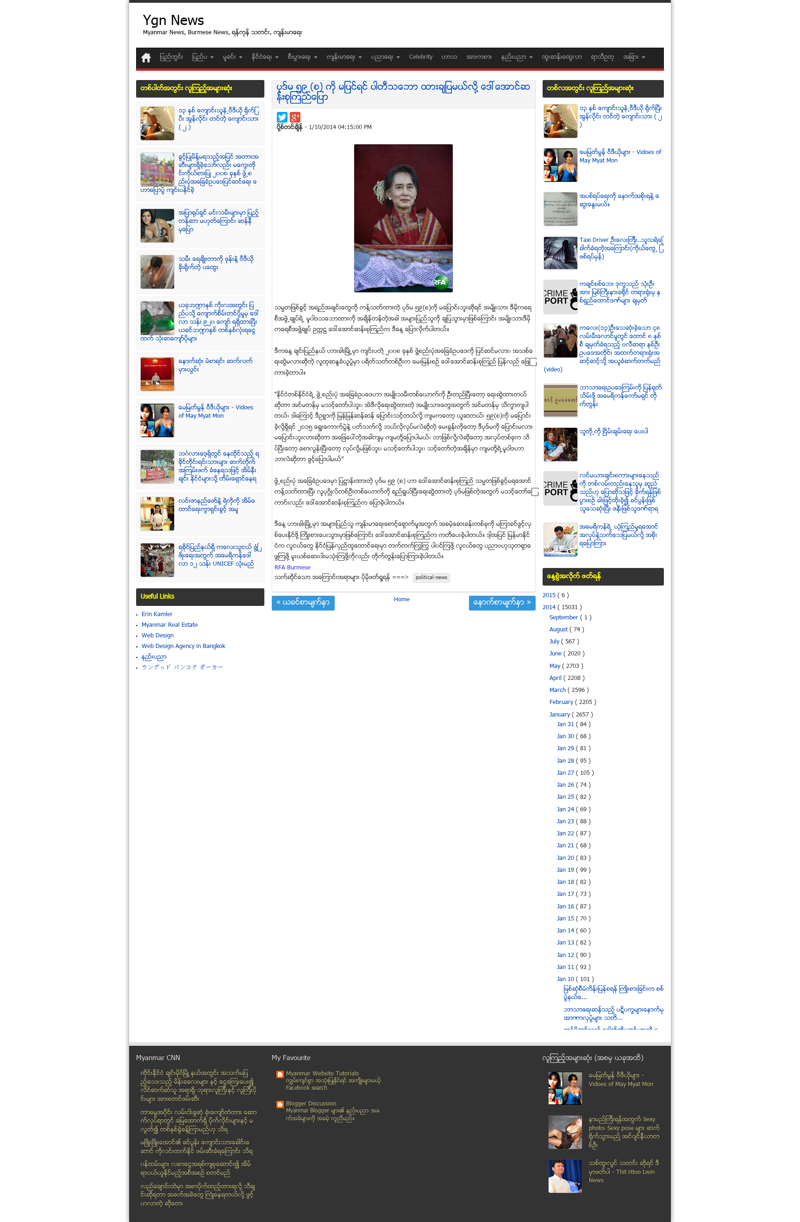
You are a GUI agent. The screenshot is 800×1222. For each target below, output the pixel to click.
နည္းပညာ (154, 657)
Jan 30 (566, 737)
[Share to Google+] (295, 117)
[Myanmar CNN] (146, 57)
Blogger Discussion (311, 1104)
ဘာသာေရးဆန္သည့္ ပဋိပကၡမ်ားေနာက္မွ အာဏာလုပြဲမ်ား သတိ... (614, 1014)
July (555, 642)
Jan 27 (566, 773)
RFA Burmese (293, 568)
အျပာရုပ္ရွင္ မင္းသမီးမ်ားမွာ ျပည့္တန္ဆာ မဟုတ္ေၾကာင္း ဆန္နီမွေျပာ (219, 221)
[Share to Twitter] (282, 117)
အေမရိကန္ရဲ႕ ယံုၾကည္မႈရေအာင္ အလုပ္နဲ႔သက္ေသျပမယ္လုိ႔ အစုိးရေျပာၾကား (619, 535)
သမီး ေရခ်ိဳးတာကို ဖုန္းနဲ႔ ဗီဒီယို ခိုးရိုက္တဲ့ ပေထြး (216, 263)
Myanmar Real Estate (170, 625)
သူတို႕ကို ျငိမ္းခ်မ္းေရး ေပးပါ (614, 432)
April (556, 678)
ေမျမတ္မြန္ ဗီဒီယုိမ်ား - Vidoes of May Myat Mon (216, 412)
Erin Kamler (157, 615)
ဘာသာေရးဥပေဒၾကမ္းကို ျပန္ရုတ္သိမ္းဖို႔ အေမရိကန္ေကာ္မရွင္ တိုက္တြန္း (621, 396)
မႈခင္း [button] (230, 57)
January (561, 715)
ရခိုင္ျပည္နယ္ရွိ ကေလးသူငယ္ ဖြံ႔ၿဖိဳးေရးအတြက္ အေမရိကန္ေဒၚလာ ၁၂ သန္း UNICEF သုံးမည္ (218, 555)
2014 (550, 608)
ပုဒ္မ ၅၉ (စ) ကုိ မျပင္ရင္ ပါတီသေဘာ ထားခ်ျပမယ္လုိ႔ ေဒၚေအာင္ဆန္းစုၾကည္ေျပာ (404, 93)
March (559, 690)
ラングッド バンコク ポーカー (183, 668)
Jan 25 (566, 797)
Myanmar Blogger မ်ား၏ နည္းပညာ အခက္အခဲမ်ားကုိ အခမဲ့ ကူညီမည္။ (333, 1115)
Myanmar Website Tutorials (322, 1074)
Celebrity (420, 57)
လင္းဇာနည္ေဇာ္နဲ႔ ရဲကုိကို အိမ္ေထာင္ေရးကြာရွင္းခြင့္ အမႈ (217, 505)
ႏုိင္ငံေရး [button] (263, 57)
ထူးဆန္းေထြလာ (562, 57)
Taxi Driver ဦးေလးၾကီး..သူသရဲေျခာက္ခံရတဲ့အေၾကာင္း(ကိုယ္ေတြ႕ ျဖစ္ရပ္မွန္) (621, 248)
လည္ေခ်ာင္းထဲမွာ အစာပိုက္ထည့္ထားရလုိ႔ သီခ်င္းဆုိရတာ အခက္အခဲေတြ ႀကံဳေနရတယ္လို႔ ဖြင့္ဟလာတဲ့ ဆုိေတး (198, 1195)
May (556, 666)
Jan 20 (566, 858)
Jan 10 (566, 979)
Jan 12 (566, 955)
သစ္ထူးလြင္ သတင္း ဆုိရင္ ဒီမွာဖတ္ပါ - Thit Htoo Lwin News (624, 1172)
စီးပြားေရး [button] (300, 57)
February (562, 702)
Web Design (158, 636)
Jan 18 (566, 882)
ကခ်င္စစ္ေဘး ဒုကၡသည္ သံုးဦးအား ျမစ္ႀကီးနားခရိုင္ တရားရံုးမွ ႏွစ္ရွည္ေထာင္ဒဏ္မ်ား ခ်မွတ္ (620, 292)
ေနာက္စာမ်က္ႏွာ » (502, 603)
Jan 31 (566, 725)
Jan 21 (566, 846)
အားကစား (479, 57)
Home (402, 600)
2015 (550, 596)
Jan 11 (566, 967)
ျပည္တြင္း (171, 57)
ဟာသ (449, 57)
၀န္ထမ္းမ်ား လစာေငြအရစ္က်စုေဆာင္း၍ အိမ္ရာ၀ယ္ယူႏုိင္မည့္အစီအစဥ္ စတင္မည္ (196, 1169)
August (559, 630)
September (565, 618)
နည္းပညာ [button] (514, 57)
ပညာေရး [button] (383, 57)
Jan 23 (566, 822)
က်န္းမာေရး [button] (342, 57)
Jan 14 (566, 931)
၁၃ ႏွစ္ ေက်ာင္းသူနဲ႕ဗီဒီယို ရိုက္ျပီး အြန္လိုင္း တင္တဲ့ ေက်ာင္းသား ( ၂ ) (219, 119)
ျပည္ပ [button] (201, 57)
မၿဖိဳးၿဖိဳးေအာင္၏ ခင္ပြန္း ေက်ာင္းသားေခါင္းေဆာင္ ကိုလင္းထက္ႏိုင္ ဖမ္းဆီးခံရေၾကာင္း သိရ (197, 1147)
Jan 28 (566, 761)
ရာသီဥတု (602, 57)
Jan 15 (566, 919)
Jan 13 (566, 943)
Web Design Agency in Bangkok (183, 646)
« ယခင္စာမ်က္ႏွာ (303, 603)
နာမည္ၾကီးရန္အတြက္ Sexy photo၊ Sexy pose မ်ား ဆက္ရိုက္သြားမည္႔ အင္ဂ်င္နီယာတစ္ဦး (624, 1133)
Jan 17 (566, 894)
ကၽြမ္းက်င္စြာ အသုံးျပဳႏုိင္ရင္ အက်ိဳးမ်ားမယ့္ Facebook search (333, 1084)
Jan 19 (566, 870)
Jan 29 (566, 749)
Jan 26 (566, 785)
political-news (431, 577)
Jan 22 (566, 834)
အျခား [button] (632, 57)
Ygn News (173, 22)
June (556, 654)
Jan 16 (566, 907)
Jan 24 (566, 810)
